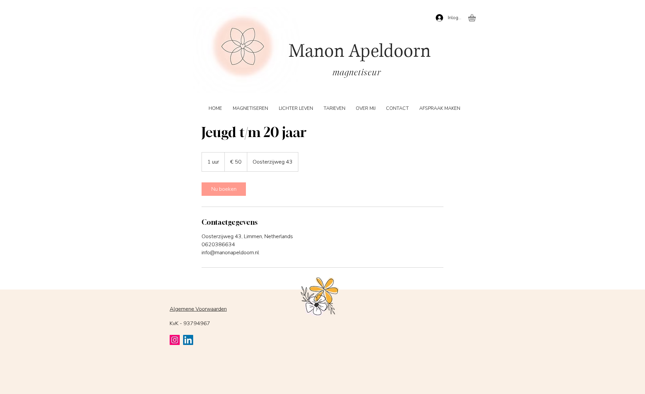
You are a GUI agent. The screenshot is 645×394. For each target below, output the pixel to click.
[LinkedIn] (188, 340)
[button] (476, 17)
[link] (224, 189)
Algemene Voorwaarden (198, 309)
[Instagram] (175, 340)
